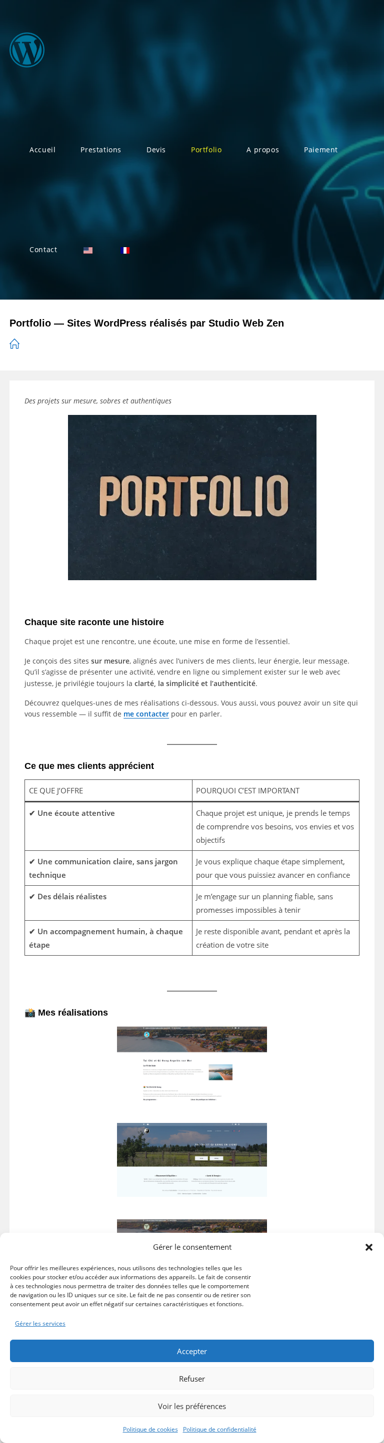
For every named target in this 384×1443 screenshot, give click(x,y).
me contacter (146, 714)
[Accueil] (15, 344)
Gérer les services (40, 1323)
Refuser (192, 1379)
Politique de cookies (150, 1429)
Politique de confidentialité (219, 1429)
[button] (369, 1247)
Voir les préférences (192, 1406)
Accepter (192, 1351)
